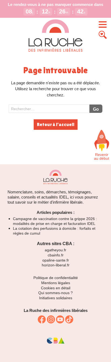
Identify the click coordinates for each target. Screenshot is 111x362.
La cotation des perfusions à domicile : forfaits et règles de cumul (54, 230)
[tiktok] (69, 319)
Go (96, 109)
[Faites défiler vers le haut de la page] (101, 140)
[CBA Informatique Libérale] (55, 342)
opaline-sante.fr (55, 260)
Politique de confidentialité (55, 278)
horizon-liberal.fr (56, 265)
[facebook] (42, 319)
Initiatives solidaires (55, 298)
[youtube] (60, 319)
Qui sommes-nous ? (55, 293)
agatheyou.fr (55, 250)
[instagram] (51, 319)
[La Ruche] (55, 36)
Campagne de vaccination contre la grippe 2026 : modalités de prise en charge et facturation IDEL (55, 221)
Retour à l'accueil (55, 124)
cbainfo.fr (56, 255)
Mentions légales (55, 283)
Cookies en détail (55, 288)
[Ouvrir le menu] (102, 24)
